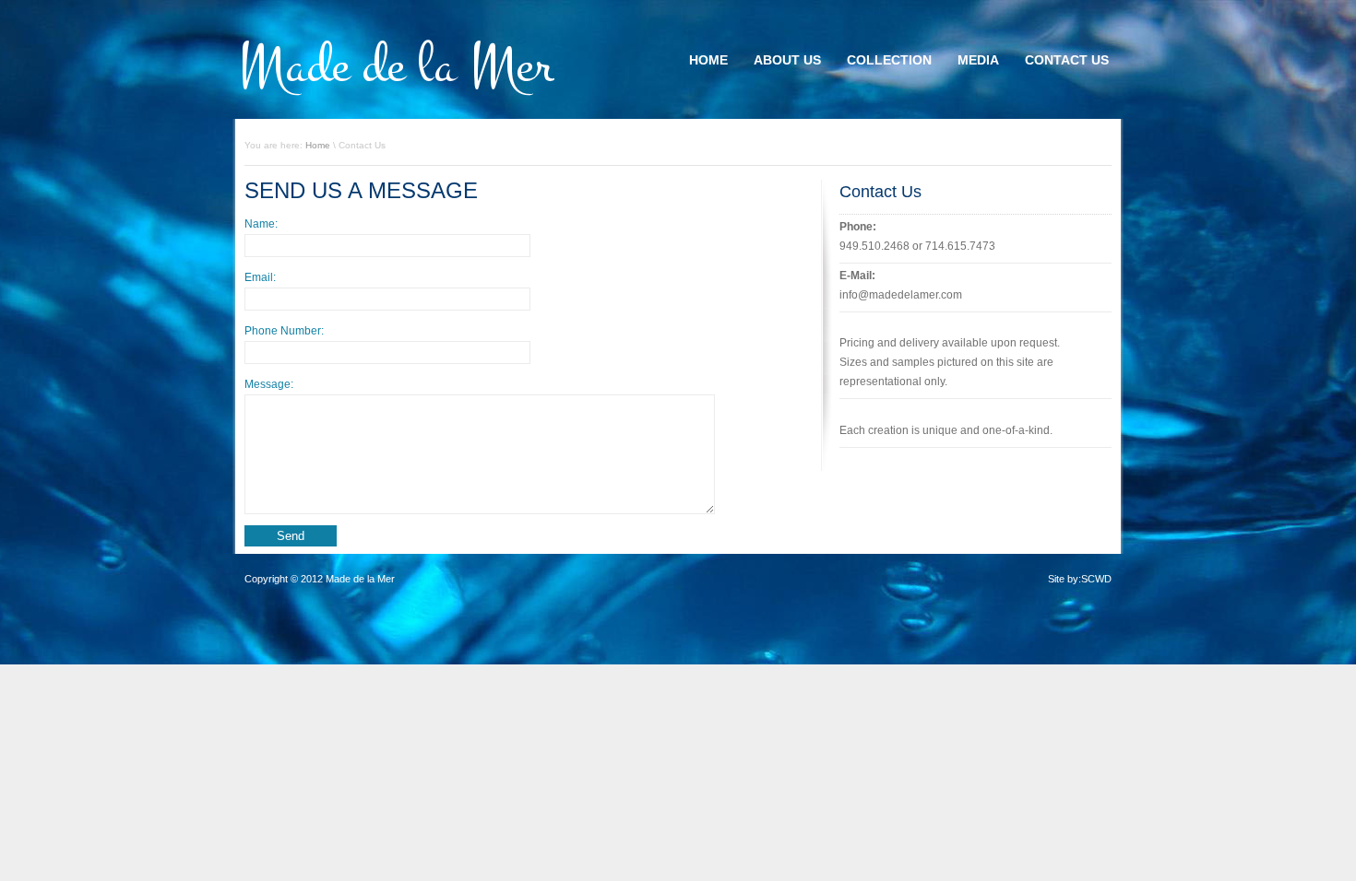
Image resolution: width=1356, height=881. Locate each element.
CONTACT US (1067, 60)
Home (317, 145)
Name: (261, 223)
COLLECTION (889, 60)
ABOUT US (787, 60)
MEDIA (978, 60)
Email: (260, 277)
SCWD (1096, 578)
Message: (268, 384)
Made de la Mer (396, 66)
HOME (708, 60)
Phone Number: (284, 330)
